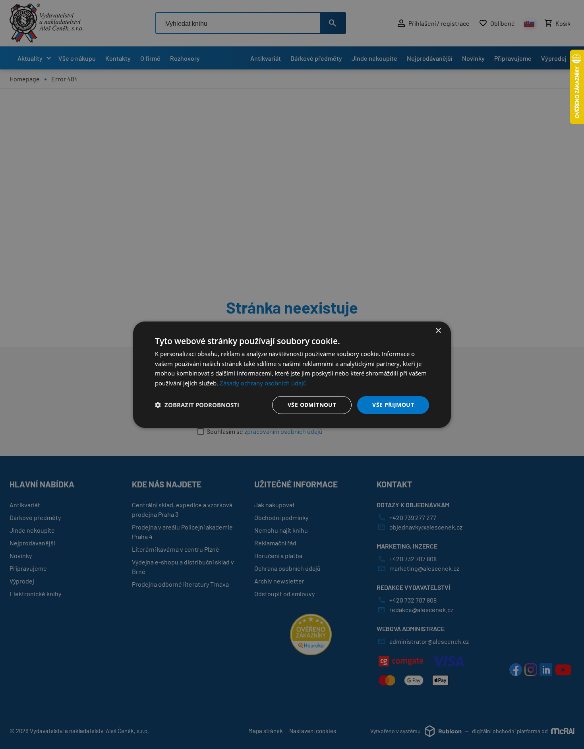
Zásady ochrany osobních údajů (263, 383)
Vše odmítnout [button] (312, 404)
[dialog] (292, 374)
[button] (197, 404)
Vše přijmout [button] (393, 404)
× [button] (438, 330)
